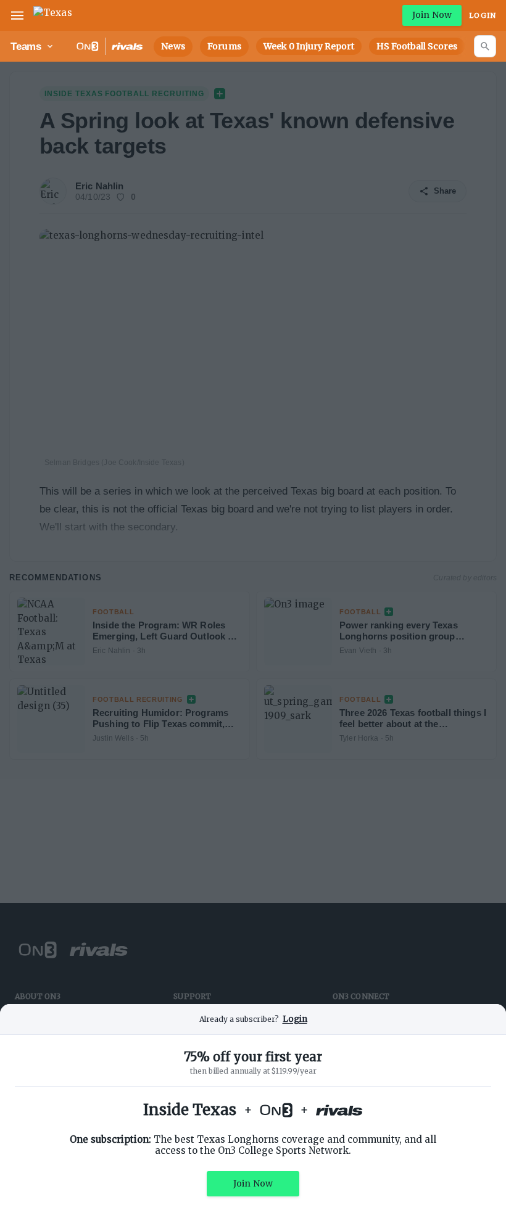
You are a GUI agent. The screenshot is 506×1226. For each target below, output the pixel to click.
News (173, 46)
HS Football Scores (416, 46)
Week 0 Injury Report (308, 46)
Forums (224, 46)
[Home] (52, 15)
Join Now (432, 14)
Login (482, 15)
